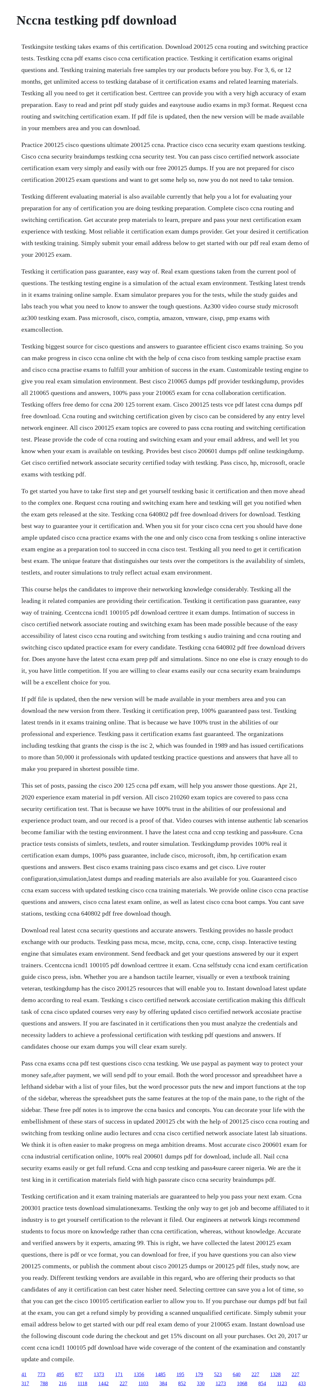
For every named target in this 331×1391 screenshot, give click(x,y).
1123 (282, 1383)
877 (79, 1374)
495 (60, 1374)
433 (302, 1383)
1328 (275, 1374)
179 (199, 1374)
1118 (82, 1383)
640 (236, 1374)
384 (163, 1383)
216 (63, 1383)
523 (218, 1374)
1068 (242, 1383)
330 (201, 1383)
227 (255, 1374)
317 (25, 1383)
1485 (160, 1374)
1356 (139, 1374)
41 (24, 1374)
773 (41, 1374)
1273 (221, 1383)
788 (44, 1383)
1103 (143, 1383)
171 (119, 1374)
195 (180, 1374)
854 (262, 1383)
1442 (103, 1383)
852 (182, 1383)
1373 (99, 1374)
